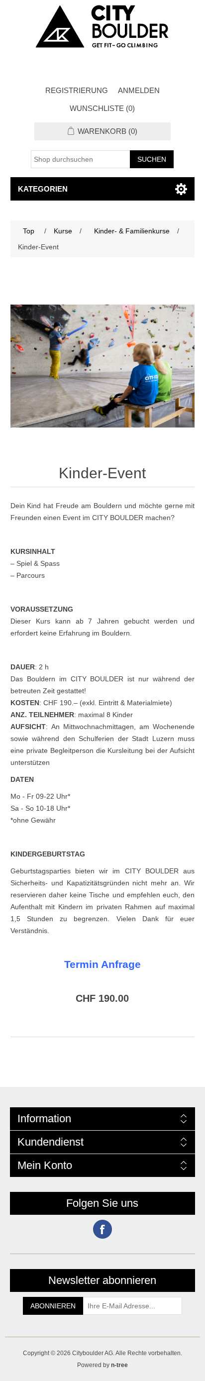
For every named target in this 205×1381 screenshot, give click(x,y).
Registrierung (76, 90)
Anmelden (139, 90)
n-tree (119, 1365)
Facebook (102, 1229)
